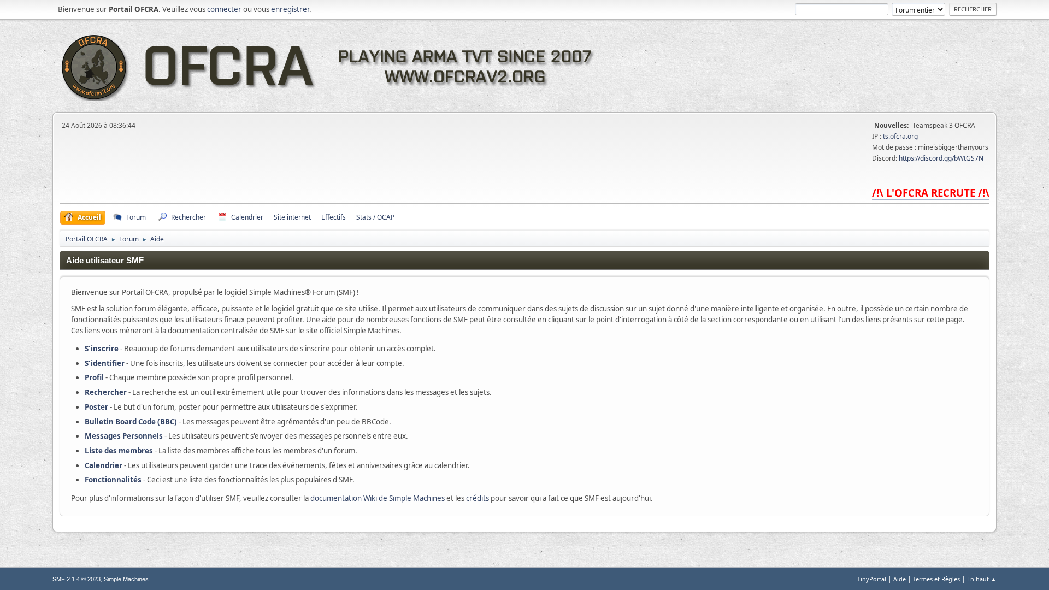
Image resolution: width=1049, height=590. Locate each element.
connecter (224, 9)
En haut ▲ (982, 579)
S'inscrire (102, 348)
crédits (477, 498)
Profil (94, 377)
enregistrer (290, 9)
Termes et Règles (936, 579)
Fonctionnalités (113, 480)
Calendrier (103, 465)
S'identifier (105, 363)
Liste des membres (119, 451)
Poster (96, 407)
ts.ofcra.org (900, 136)
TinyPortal (871, 579)
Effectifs (333, 217)
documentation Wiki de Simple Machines (377, 498)
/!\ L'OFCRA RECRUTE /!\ (930, 192)
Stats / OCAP (375, 217)
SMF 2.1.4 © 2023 (76, 579)
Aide (899, 579)
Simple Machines (126, 579)
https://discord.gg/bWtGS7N (941, 158)
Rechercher (106, 392)
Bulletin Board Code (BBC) (131, 422)
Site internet (292, 217)
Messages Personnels (124, 436)
